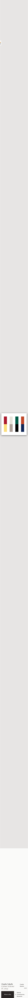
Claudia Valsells (7, 984)
